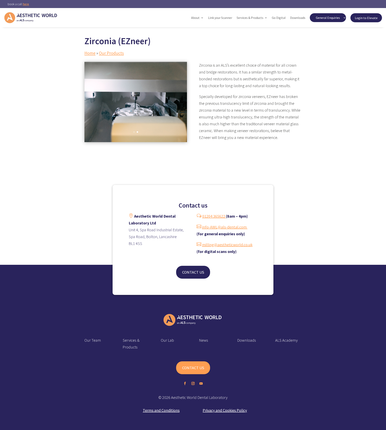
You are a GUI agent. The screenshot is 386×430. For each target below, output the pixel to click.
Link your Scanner (220, 18)
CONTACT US (193, 272)
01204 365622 (214, 216)
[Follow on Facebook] (185, 383)
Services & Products (250, 18)
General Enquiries (328, 18)
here (26, 4)
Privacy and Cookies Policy (225, 410)
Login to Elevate (366, 18)
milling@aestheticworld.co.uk (227, 244)
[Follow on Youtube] (201, 383)
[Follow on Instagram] (193, 383)
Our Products (111, 53)
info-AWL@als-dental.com (224, 226)
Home (89, 53)
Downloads (297, 18)
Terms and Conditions (161, 410)
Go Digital (279, 18)
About (195, 18)
